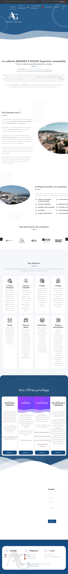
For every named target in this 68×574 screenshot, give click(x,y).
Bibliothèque (48, 7)
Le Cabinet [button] (12, 7)
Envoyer (52, 521)
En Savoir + (9, 452)
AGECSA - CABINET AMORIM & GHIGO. (31, 564)
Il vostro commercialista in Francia (22, 7)
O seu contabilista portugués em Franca (35, 7)
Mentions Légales (34, 566)
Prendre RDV (56, 1)
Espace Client (64, 7)
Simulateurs (57, 7)
